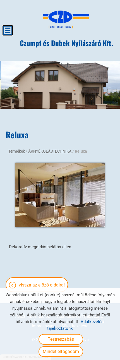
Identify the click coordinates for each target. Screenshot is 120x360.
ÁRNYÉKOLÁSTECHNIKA (50, 151)
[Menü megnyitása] (8, 30)
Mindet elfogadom (61, 351)
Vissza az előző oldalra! (42, 285)
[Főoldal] (66, 19)
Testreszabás (61, 339)
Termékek (16, 151)
